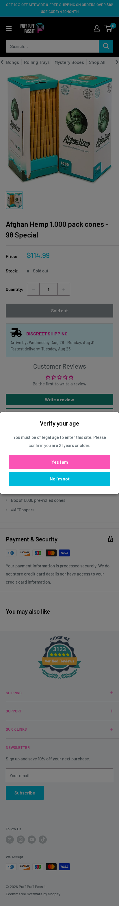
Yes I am (59, 462)
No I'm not (60, 478)
